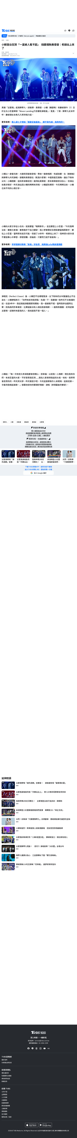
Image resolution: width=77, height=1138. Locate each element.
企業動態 (4, 1094)
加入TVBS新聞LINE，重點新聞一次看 (38, 469)
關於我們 (4, 1060)
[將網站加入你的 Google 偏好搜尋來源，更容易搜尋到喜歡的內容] (38, 473)
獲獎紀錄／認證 (6, 1117)
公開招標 (4, 1108)
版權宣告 (4, 1081)
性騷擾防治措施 (6, 1076)
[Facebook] (28, 1048)
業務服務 (4, 1111)
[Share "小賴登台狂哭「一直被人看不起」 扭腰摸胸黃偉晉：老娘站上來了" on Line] (69, 31)
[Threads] (36, 1048)
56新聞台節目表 (7, 1063)
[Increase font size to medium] (65, 30)
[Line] (32, 1048)
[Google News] (49, 1048)
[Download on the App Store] (31, 1125)
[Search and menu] (73, 31)
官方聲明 (4, 1114)
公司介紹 (4, 1092)
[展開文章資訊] (73, 53)
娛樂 (7, 40)
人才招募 (4, 1097)
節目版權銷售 (6, 1106)
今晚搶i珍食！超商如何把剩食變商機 (38, 444)
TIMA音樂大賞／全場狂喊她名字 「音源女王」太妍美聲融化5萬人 (28, 36)
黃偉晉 (34, 422)
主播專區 (4, 1100)
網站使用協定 (6, 1078)
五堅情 (42, 422)
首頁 (3, 40)
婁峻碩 (26, 422)
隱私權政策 (5, 1073)
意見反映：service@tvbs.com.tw (38, 1041)
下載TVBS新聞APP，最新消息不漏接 (38, 467)
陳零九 (5, 422)
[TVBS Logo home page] (8, 30)
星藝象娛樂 (5, 1103)
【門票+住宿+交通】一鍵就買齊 (38, 435)
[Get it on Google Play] (45, 1125)
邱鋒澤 (19, 422)
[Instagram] (40, 1048)
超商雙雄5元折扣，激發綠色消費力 (38, 442)
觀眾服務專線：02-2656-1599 (38, 1043)
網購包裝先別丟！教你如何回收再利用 (38, 446)
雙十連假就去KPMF (38, 431)
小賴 (12, 422)
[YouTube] (45, 1048)
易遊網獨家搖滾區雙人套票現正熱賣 (38, 433)
